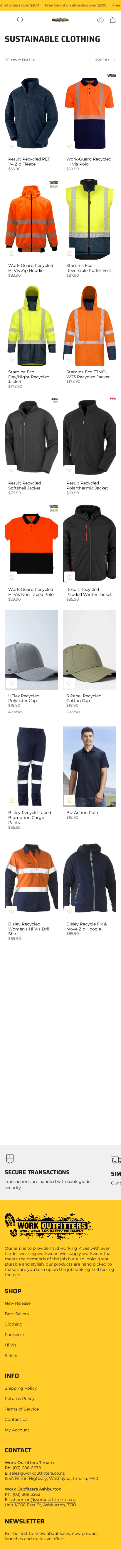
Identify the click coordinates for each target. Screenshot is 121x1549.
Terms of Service (22, 1409)
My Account (17, 1430)
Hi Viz (10, 1345)
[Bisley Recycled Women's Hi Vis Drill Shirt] (31, 878)
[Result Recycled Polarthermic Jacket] (89, 437)
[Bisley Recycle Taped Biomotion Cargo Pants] (31, 766)
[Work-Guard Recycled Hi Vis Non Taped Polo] (31, 543)
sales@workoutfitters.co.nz (37, 1473)
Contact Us (16, 1419)
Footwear (14, 1334)
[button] (20, 20)
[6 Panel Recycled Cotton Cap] (89, 650)
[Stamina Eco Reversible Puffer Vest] (89, 219)
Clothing (14, 1324)
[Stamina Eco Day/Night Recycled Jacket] (31, 326)
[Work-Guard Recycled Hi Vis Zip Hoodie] (31, 219)
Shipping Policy (21, 1388)
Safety (11, 1355)
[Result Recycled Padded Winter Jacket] (89, 543)
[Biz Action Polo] (89, 766)
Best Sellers (17, 1313)
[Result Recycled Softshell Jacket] (31, 437)
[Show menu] (8, 20)
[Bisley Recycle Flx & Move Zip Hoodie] (89, 878)
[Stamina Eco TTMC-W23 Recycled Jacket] (89, 326)
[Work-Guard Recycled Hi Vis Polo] (89, 113)
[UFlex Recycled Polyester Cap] (31, 650)
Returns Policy (20, 1398)
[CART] (113, 20)
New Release (18, 1303)
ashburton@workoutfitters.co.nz (42, 1499)
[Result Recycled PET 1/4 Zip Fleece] (31, 113)
